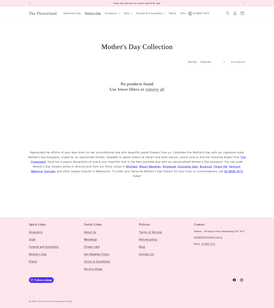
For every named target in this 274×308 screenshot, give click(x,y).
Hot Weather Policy (97, 254)
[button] (112, 13)
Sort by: (192, 61)
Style (32, 239)
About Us (90, 232)
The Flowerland (44, 301)
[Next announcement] (244, 3)
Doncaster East (188, 166)
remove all (155, 89)
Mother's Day (38, 254)
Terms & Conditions (97, 261)
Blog (142, 246)
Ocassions (36, 232)
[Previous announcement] (29, 3)
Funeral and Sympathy (44, 246)
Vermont (234, 166)
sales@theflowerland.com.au (208, 237)
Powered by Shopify (62, 301)
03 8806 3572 (233, 171)
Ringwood (169, 166)
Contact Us (146, 254)
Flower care (92, 246)
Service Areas (93, 268)
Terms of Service (150, 232)
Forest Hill (220, 166)
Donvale (49, 171)
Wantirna (37, 171)
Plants (33, 261)
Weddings (90, 239)
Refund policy (148, 239)
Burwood (206, 166)
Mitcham (131, 166)
